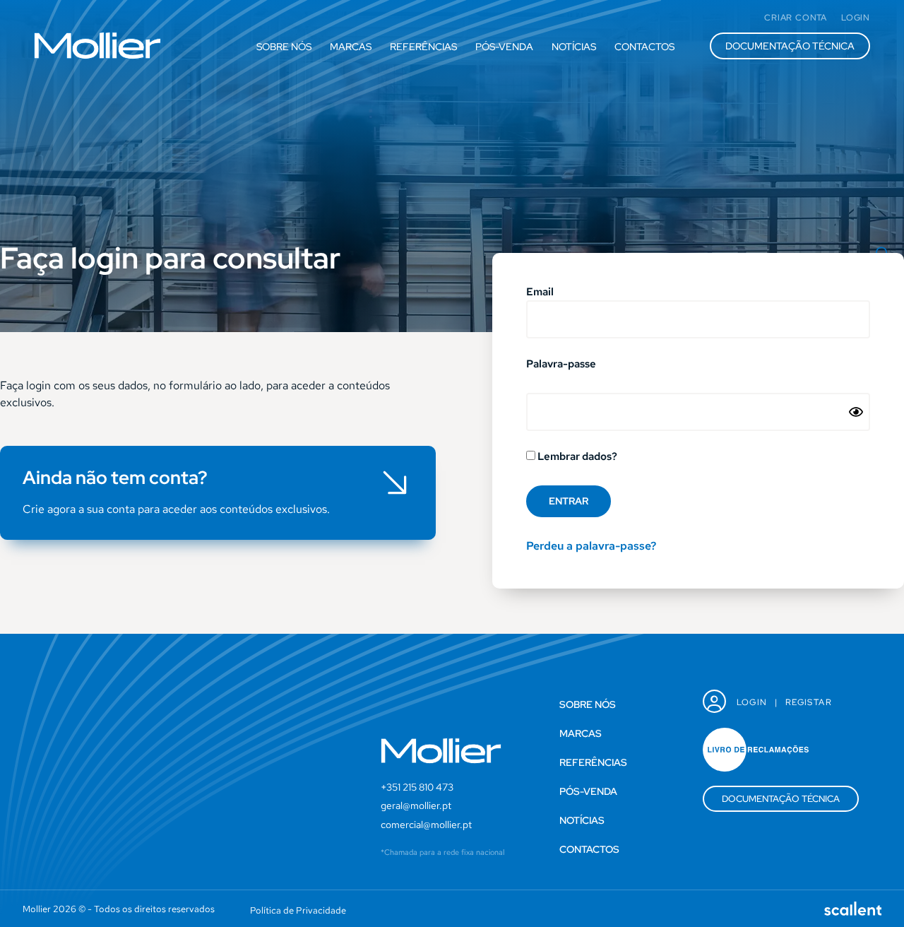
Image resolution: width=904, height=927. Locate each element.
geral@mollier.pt (416, 805)
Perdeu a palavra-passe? (591, 545)
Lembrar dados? (576, 457)
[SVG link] (97, 45)
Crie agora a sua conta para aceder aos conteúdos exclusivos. (176, 509)
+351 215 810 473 (417, 787)
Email (540, 293)
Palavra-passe (561, 365)
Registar (808, 702)
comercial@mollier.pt (426, 824)
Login (752, 702)
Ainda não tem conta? (115, 478)
